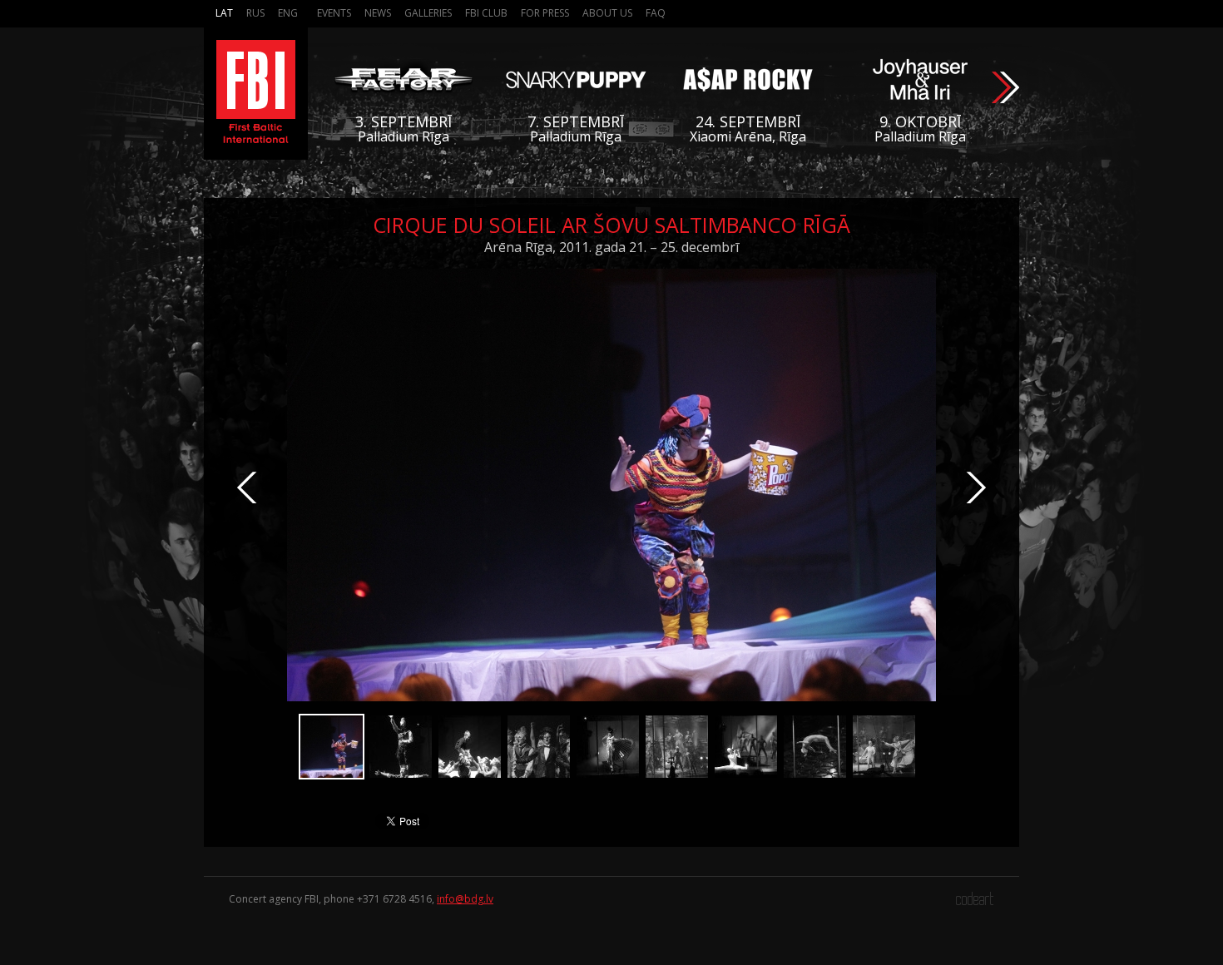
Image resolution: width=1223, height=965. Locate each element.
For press (545, 13)
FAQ (656, 13)
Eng (288, 13)
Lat (224, 13)
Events (334, 13)
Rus (255, 13)
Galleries (428, 13)
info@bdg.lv (465, 899)
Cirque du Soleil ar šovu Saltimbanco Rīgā (611, 224)
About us (607, 13)
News (377, 13)
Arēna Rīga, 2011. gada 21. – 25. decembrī (611, 247)
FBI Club (486, 13)
